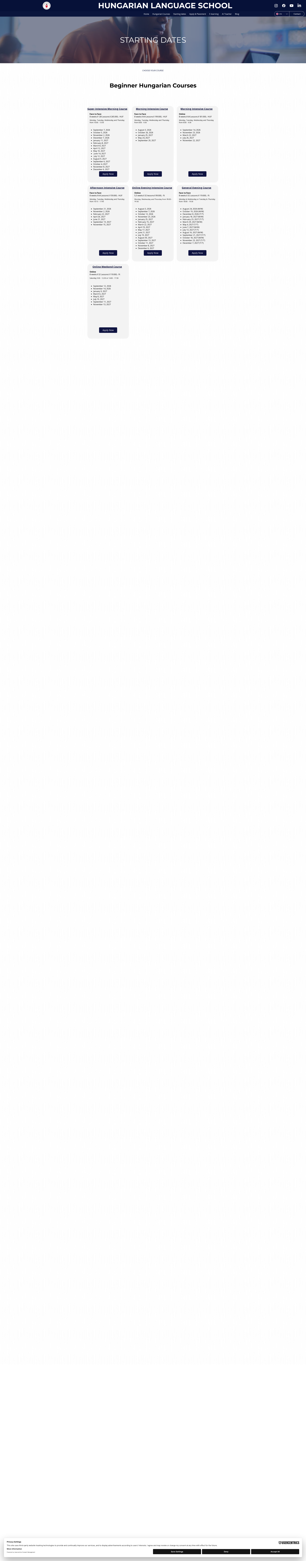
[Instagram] (276, 5)
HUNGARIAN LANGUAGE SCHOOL (165, 5)
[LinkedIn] (299, 5)
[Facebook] (284, 5)
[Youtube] (291, 5)
